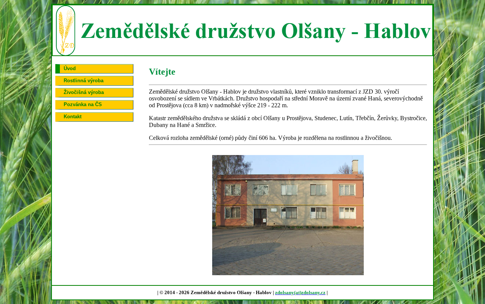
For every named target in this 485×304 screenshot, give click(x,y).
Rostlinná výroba (83, 80)
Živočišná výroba (84, 92)
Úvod (70, 68)
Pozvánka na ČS (83, 104)
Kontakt (72, 116)
